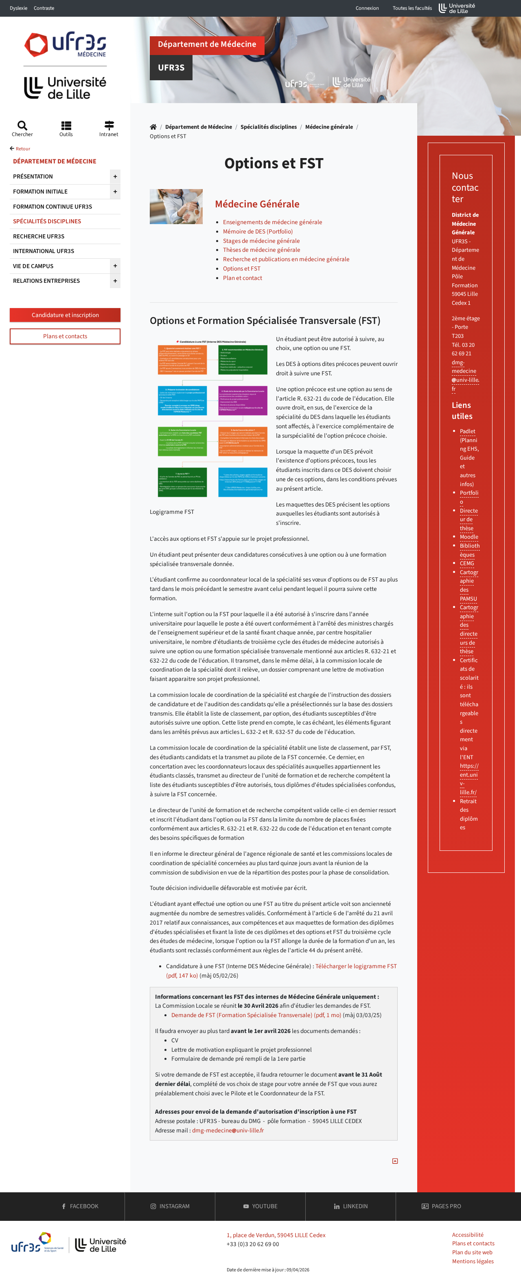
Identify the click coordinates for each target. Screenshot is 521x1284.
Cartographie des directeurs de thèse (469, 629)
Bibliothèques (470, 550)
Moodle (469, 537)
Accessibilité (468, 1235)
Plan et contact (242, 277)
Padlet (467, 431)
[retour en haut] (395, 1161)
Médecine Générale (257, 204)
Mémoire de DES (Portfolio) (258, 231)
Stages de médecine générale (261, 240)
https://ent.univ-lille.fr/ (469, 779)
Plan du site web (472, 1252)
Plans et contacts (65, 336)
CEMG (467, 563)
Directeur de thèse (469, 520)
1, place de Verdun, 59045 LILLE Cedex (276, 1235)
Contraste (44, 8)
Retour (23, 148)
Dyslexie (18, 8)
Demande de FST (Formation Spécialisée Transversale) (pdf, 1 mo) (256, 1015)
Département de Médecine (198, 127)
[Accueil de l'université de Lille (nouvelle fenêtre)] (457, 8)
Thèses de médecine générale (261, 249)
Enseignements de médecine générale (272, 222)
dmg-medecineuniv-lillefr (228, 1130)
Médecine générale (329, 127)
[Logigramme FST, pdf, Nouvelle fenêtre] (211, 421)
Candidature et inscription (65, 315)
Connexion (367, 8)
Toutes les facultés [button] (412, 8)
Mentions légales (473, 1261)
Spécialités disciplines (269, 127)
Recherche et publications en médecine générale (286, 259)
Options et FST (241, 268)
